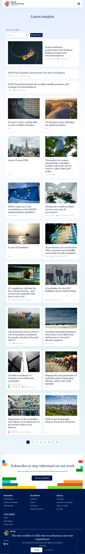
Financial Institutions (36, 509)
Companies (33, 499)
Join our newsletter (42, 478)
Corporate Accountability (64, 502)
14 (57, 442)
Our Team (59, 509)
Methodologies (8, 505)
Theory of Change (62, 505)
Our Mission (60, 499)
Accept (36, 550)
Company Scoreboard (11, 502)
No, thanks (49, 550)
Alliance (32, 502)
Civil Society (34, 505)
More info (42, 545)
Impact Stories (8, 524)
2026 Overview (9, 499)
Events (6, 518)
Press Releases (8, 521)
